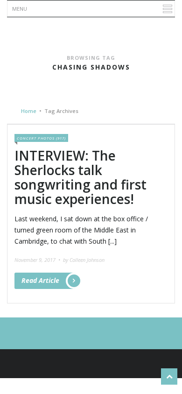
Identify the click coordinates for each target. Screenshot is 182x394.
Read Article (40, 280)
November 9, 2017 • (38, 259)
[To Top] (169, 376)
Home (28, 110)
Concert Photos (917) (41, 138)
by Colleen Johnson (84, 259)
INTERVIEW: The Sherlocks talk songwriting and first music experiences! (80, 177)
